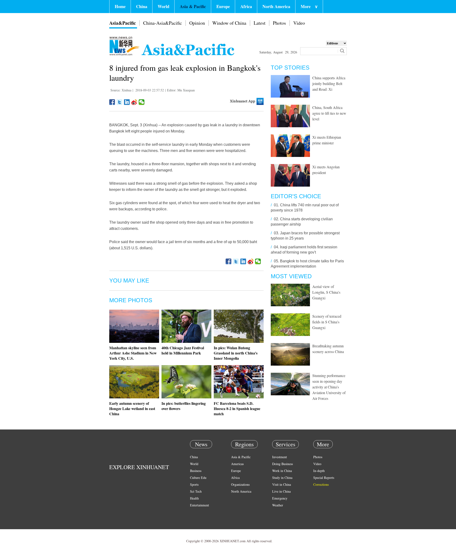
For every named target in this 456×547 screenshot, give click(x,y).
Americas (237, 464)
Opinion (197, 23)
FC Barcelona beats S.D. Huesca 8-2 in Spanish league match (237, 408)
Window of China (229, 23)
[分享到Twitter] (120, 102)
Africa (246, 6)
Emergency (279, 498)
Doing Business (282, 464)
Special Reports (323, 477)
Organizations (240, 484)
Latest (260, 23)
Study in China (282, 477)
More (309, 6)
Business (195, 470)
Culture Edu (198, 477)
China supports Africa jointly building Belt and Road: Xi (328, 83)
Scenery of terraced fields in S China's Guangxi (326, 322)
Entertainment (199, 505)
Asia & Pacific (193, 6)
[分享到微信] (142, 102)
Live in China (281, 491)
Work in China (282, 470)
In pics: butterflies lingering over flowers (184, 406)
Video (299, 23)
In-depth (319, 470)
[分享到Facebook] (112, 102)
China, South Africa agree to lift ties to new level (329, 113)
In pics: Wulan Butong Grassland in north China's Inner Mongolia (235, 353)
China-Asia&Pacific (162, 23)
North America (276, 6)
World (163, 6)
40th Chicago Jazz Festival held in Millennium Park (183, 350)
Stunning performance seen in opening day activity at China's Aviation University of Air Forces (329, 387)
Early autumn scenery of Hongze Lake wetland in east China (132, 408)
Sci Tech (196, 491)
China (141, 6)
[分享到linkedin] (127, 102)
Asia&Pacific (122, 22)
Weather (277, 505)
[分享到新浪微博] (134, 102)
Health (194, 498)
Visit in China (281, 484)
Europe (223, 6)
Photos (279, 23)
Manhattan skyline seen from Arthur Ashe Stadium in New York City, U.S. (133, 353)
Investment (279, 457)
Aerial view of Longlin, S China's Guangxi (326, 292)
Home (120, 6)
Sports (194, 484)
